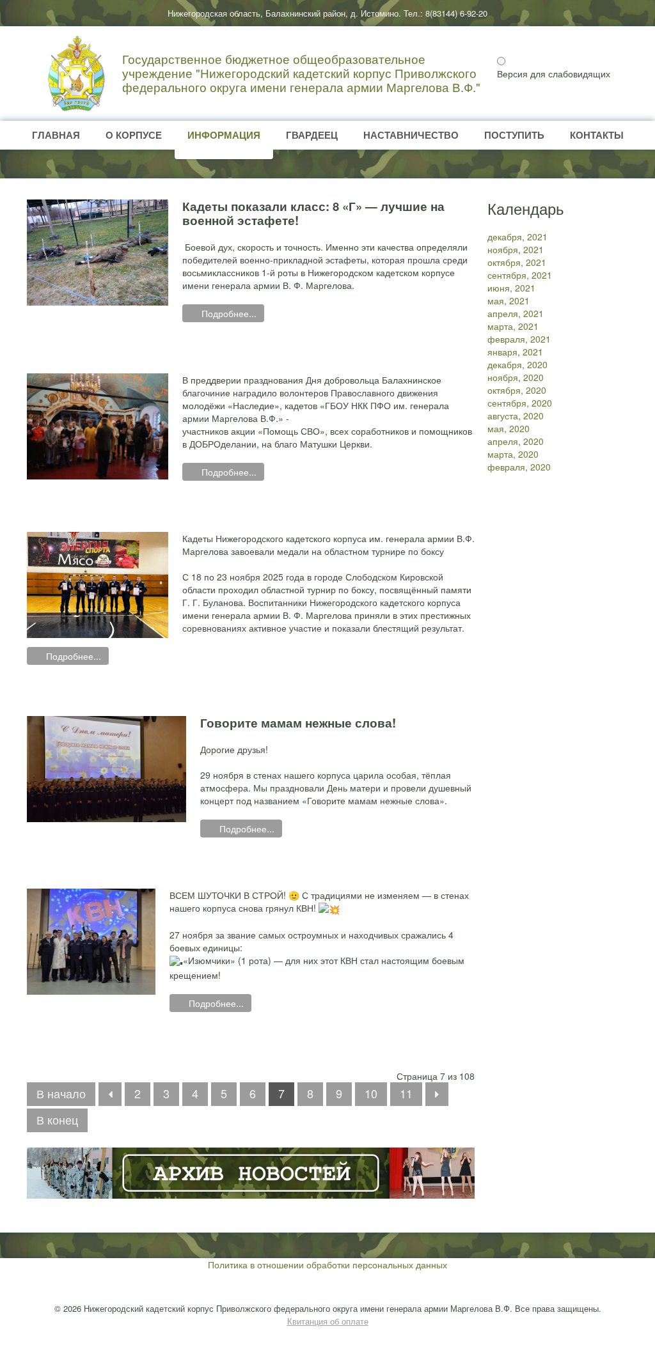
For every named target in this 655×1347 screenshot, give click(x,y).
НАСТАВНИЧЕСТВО (411, 135)
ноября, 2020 (515, 377)
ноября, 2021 (515, 249)
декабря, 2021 (517, 236)
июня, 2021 (511, 287)
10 (371, 1093)
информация (223, 135)
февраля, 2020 (519, 466)
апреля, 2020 (515, 441)
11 (406, 1093)
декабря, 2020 (517, 364)
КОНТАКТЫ (597, 135)
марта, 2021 (513, 326)
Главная (56, 135)
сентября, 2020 (519, 402)
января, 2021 (515, 351)
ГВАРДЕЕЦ (312, 135)
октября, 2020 (516, 390)
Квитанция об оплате (327, 1321)
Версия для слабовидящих (553, 73)
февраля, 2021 (519, 338)
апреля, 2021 (515, 313)
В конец (57, 1119)
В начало (61, 1093)
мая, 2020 (508, 428)
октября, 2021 (516, 262)
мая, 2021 (508, 300)
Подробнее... (227, 313)
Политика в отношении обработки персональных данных (327, 1264)
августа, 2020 (515, 415)
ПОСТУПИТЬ (514, 135)
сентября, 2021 (519, 275)
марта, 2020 (513, 454)
